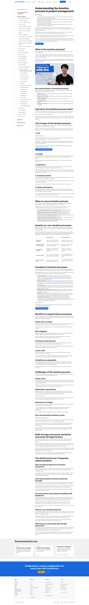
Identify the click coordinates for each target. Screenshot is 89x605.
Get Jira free (39, 43)
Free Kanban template (41, 308)
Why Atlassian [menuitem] (41, 1)
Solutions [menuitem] (34, 1)
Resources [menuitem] (49, 1)
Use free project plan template (43, 149)
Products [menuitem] (28, 1)
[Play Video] (54, 74)
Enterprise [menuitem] (55, 1)
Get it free (63, 1)
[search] (70, 2)
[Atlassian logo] (19, 2)
